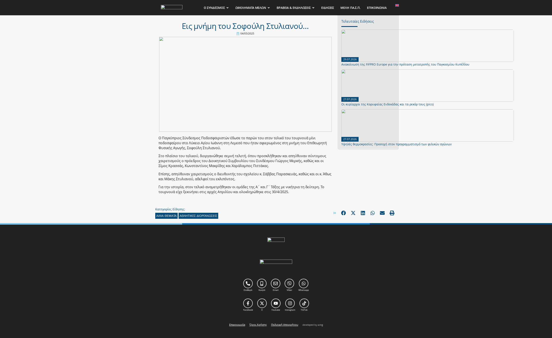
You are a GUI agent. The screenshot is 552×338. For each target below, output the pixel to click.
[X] (262, 303)
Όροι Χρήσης (258, 325)
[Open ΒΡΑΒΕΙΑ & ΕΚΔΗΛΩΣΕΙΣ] (313, 7)
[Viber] (289, 283)
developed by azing (313, 324)
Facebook (248, 309)
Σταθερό (248, 289)
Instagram (290, 309)
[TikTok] (304, 303)
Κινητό (262, 289)
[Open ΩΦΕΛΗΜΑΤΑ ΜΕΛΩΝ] (268, 7)
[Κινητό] (262, 283)
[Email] (275, 283)
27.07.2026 (350, 99)
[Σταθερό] (248, 283)
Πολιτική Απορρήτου (284, 325)
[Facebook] (248, 303)
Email (276, 289)
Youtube (275, 309)
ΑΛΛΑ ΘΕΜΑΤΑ (166, 216)
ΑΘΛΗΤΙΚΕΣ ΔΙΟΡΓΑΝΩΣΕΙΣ (198, 216)
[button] (343, 213)
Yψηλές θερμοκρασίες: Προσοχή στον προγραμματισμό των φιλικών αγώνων (396, 144)
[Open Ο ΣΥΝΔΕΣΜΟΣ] (227, 7)
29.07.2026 (350, 59)
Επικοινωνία (237, 325)
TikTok (304, 309)
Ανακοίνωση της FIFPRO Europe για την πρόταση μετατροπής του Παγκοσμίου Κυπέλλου (405, 64)
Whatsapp (303, 289)
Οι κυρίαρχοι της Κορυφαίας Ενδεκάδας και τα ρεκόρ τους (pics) (387, 104)
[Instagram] (290, 303)
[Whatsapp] (303, 283)
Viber (289, 289)
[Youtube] (276, 303)
